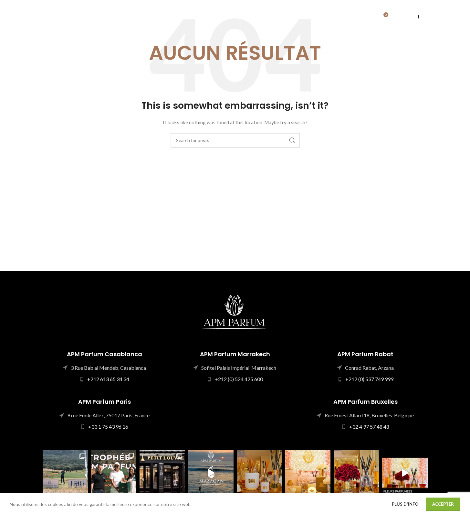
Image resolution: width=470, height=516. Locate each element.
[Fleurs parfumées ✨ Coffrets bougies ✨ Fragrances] (307, 473)
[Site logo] (66, 16)
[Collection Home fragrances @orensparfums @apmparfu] (259, 473)
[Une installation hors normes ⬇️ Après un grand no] (210, 473)
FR (425, 16)
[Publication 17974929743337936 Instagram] (404, 473)
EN (412, 16)
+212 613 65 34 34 (108, 379)
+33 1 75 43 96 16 (108, 426)
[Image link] (234, 311)
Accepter (443, 504)
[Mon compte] (369, 17)
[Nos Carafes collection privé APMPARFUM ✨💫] (356, 473)
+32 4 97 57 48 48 (369, 426)
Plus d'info (405, 504)
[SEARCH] (292, 140)
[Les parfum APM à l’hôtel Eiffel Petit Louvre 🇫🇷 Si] (162, 473)
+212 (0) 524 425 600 (239, 379)
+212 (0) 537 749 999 (369, 379)
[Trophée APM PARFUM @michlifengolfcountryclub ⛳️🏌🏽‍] (65, 473)
